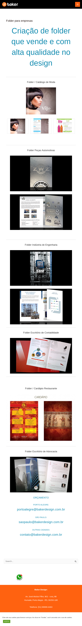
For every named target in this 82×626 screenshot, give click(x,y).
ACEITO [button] (6, 621)
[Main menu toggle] (77, 4)
